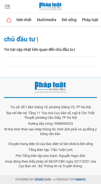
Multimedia (46, 19)
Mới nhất (24, 19)
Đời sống (69, 19)
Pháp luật (90, 19)
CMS (42, 179)
